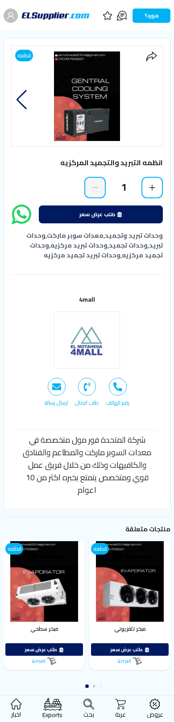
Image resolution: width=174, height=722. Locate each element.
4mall (87, 299)
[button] (22, 100)
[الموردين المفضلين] (107, 16)
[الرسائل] (122, 16)
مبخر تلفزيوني (130, 629)
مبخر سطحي (44, 629)
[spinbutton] (123, 187)
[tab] (117, 392)
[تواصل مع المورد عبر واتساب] (21, 214)
